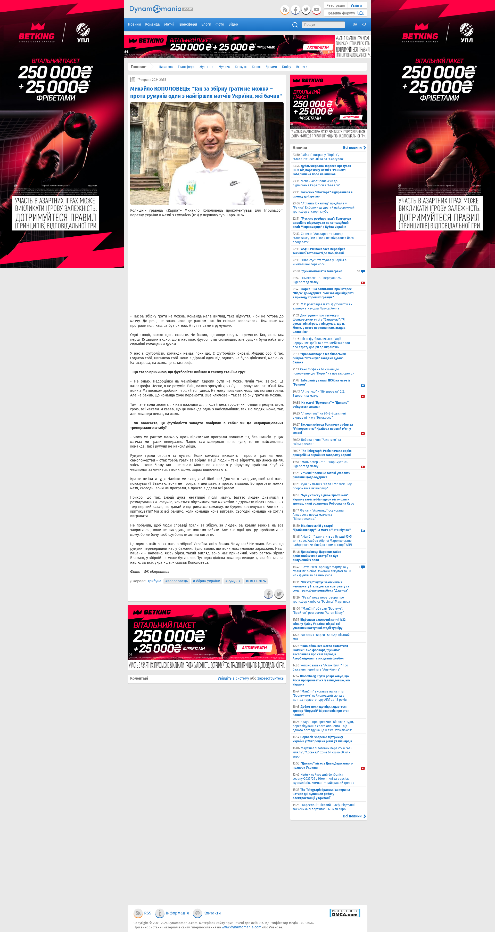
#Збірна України (206, 581)
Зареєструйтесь (270, 678)
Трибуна (154, 581)
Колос (256, 67)
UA (355, 24)
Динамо (271, 67)
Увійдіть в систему (233, 678)
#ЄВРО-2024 (256, 581)
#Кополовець (177, 581)
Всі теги (301, 67)
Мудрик (224, 67)
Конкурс (241, 67)
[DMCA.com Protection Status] (344, 916)
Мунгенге (206, 67)
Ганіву (286, 67)
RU (363, 24)
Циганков (166, 67)
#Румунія (233, 581)
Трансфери (186, 67)
